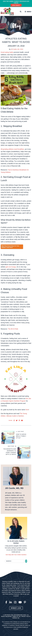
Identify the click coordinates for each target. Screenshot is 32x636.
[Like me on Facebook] (6, 602)
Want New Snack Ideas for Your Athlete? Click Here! (10, 246)
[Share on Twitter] (17, 420)
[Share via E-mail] (22, 420)
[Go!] (26, 561)
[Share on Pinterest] (19, 420)
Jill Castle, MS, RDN (17, 49)
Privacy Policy (26, 616)
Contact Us (15, 618)
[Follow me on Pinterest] (25, 602)
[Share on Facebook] (14, 420)
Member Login (16, 608)
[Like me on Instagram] (15, 602)
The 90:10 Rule (13, 329)
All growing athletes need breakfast (12, 149)
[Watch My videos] (20, 602)
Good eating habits (7, 52)
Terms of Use (16, 616)
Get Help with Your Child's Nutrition (16, 554)
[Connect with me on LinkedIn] (11, 602)
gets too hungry (11, 267)
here (27, 409)
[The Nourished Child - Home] (7, 11)
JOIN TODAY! (16, 5)
